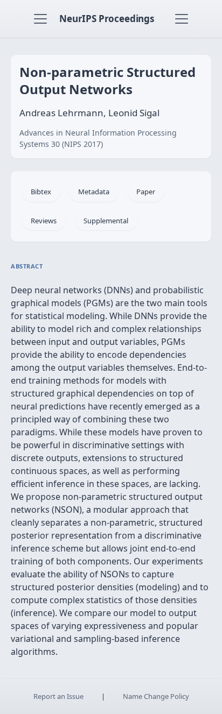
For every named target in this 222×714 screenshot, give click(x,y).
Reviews (44, 220)
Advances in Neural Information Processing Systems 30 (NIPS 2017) (98, 138)
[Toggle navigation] (40, 18)
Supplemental (106, 220)
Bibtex (41, 191)
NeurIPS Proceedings (106, 18)
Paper (145, 191)
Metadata (93, 191)
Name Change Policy (156, 696)
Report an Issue (58, 696)
